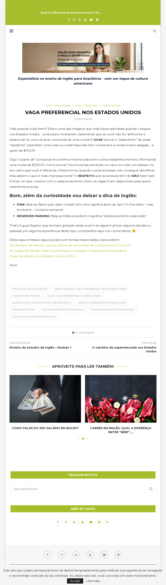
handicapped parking (26, 295)
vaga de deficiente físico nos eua (62, 309)
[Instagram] (74, 19)
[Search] (154, 31)
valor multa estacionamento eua (34, 316)
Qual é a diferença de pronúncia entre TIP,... (70, 12)
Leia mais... (93, 581)
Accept (75, 581)
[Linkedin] (80, 19)
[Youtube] (85, 19)
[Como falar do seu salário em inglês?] (45, 398)
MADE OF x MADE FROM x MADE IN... (64, 6)
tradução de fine (23, 309)
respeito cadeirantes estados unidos (102, 302)
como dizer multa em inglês (30, 289)
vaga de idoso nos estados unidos (112, 309)
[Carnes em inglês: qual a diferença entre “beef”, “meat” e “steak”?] (120, 398)
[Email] (91, 19)
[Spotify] (97, 19)
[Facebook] (68, 19)
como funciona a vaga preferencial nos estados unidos (90, 289)
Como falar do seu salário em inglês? (45, 428)
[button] (43, 6)
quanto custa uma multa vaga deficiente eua (41, 302)
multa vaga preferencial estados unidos (73, 295)
